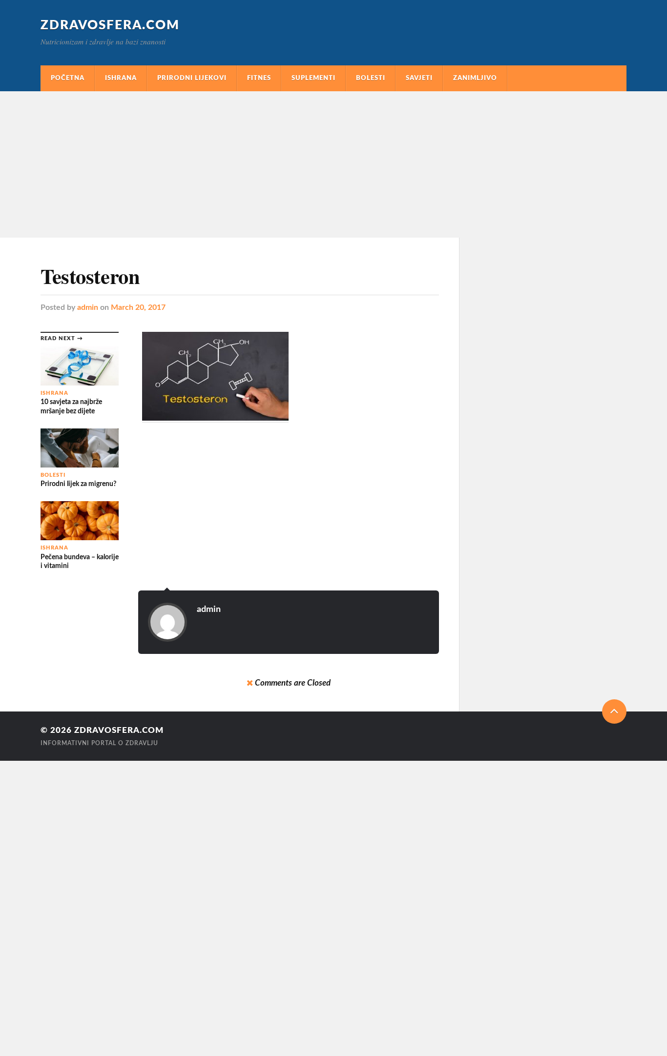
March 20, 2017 (138, 307)
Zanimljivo (475, 78)
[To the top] (614, 711)
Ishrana (121, 78)
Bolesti (370, 78)
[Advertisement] (333, 164)
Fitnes (259, 78)
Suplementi (313, 78)
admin (87, 307)
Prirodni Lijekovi (192, 78)
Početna (67, 78)
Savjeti (419, 78)
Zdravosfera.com (110, 25)
